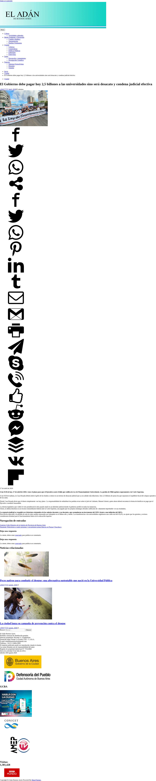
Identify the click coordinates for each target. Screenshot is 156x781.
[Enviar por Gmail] (16, 321)
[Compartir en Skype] (16, 370)
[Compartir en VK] (16, 468)
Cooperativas (12, 49)
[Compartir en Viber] (16, 387)
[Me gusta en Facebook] (16, 403)
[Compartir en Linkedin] (16, 272)
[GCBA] (16, 716)
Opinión (11, 68)
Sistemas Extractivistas (16, 64)
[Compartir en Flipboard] (16, 485)
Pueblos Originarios (15, 43)
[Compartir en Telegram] (16, 354)
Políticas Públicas (14, 51)
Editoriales (12, 53)
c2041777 (3, 89)
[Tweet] (16, 158)
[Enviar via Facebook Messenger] (16, 436)
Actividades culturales (15, 35)
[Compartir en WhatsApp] (16, 174)
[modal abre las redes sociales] (16, 191)
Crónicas (11, 47)
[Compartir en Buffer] (16, 452)
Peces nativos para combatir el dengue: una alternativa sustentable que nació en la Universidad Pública (56, 580)
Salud (6, 56)
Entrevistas (12, 54)
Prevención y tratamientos (17, 58)
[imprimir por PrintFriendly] (16, 338)
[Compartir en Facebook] (16, 142)
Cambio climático (14, 39)
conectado (18, 535)
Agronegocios (13, 41)
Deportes (11, 66)
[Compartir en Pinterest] (16, 256)
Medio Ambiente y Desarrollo (14, 37)
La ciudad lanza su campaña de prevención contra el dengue (32, 623)
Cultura (6, 33)
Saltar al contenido (6, 1)
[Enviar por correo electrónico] (16, 305)
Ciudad (6, 45)
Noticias (7, 62)
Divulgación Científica (16, 60)
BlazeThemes (36, 780)
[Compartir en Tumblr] (16, 289)
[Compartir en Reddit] (16, 419)
